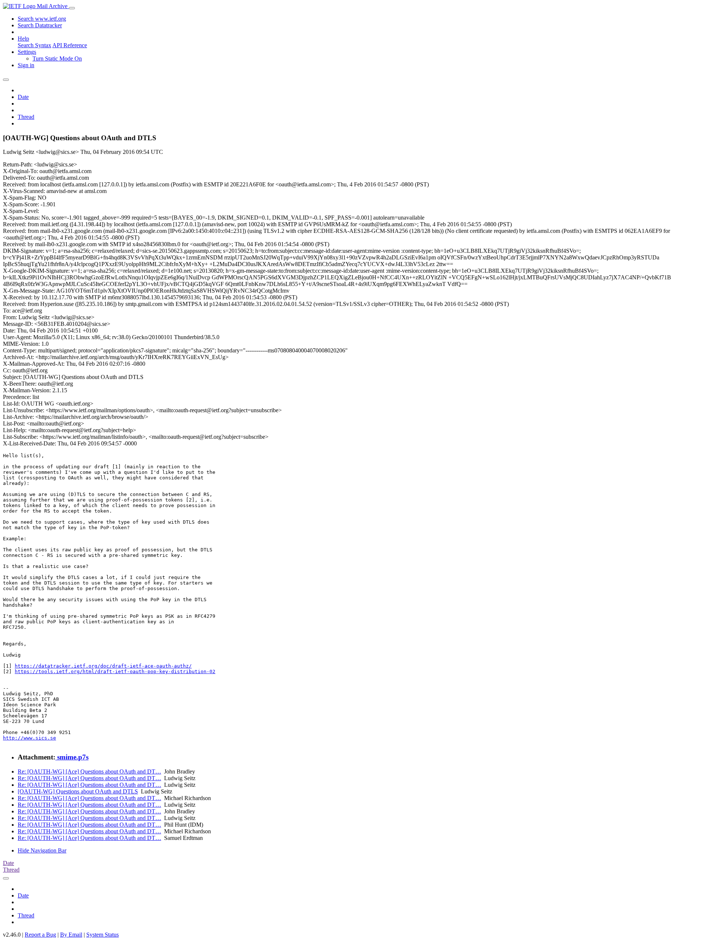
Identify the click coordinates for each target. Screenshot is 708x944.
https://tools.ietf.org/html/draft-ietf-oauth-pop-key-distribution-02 (115, 671)
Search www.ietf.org (42, 18)
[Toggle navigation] (72, 8)
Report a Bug (40, 934)
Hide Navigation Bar (42, 850)
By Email (71, 934)
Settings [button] (27, 52)
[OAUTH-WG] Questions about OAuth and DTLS (78, 791)
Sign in (26, 65)
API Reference (69, 45)
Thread (26, 117)
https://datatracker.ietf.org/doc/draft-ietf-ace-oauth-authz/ (103, 666)
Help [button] (23, 38)
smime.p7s (71, 757)
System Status (102, 934)
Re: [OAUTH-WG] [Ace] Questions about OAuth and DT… (89, 771)
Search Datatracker (40, 25)
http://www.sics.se (29, 738)
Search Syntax (34, 45)
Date (23, 97)
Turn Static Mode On (57, 58)
